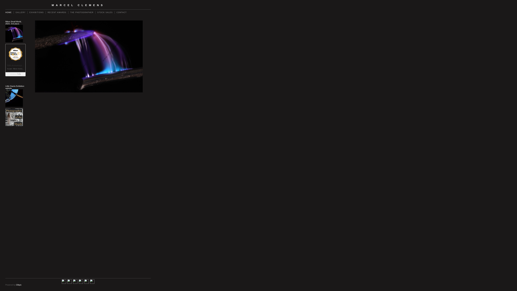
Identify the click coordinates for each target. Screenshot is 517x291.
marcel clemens (78, 5)
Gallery (21, 12)
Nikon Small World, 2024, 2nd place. (13, 22)
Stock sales (105, 12)
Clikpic (19, 285)
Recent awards (57, 12)
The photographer (81, 12)
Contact (122, 12)
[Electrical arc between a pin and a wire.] (89, 56)
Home (8, 12)
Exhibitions (36, 12)
